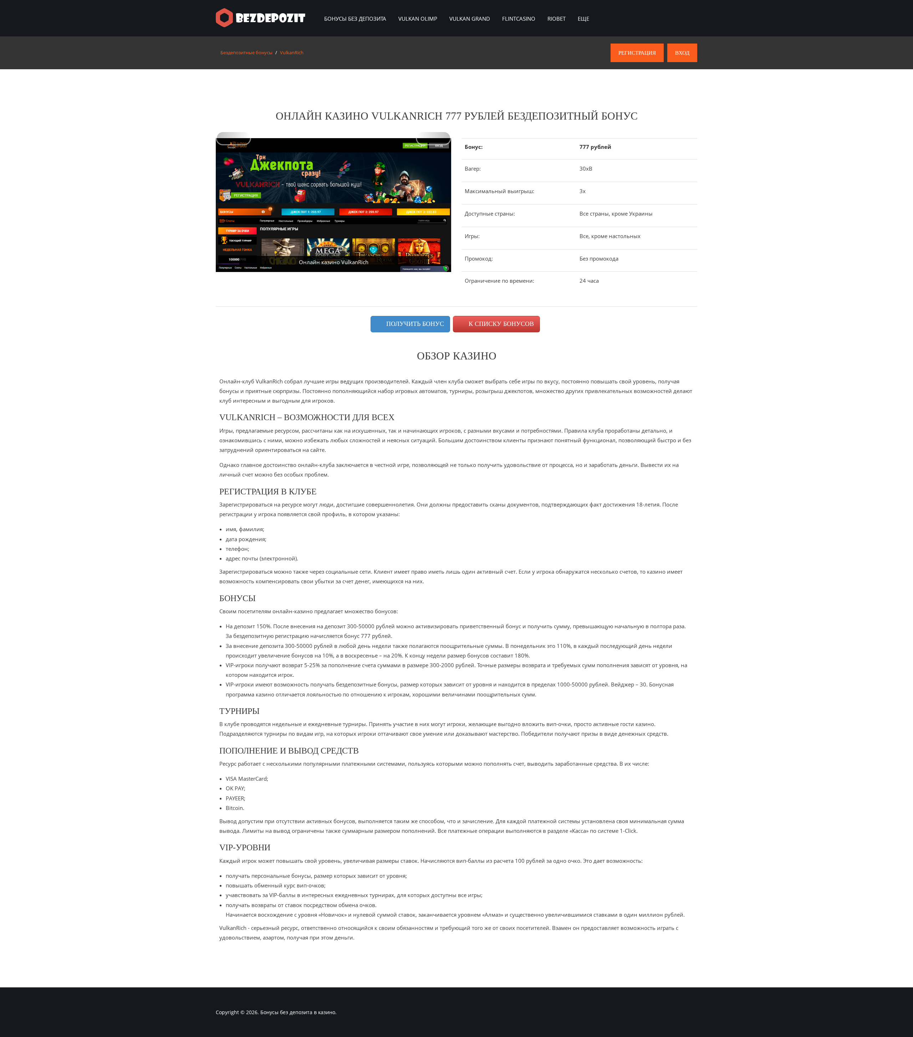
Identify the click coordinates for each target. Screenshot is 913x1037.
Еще (583, 18)
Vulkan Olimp (417, 18)
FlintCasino (518, 18)
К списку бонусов (500, 323)
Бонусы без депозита (355, 18)
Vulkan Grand (469, 18)
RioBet (556, 18)
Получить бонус (414, 323)
